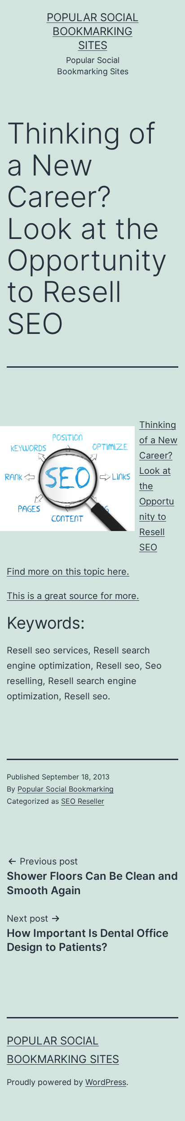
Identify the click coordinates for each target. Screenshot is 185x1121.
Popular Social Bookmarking (66, 788)
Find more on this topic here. (68, 571)
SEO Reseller (82, 801)
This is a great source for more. (73, 595)
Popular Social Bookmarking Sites (93, 31)
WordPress (105, 1082)
